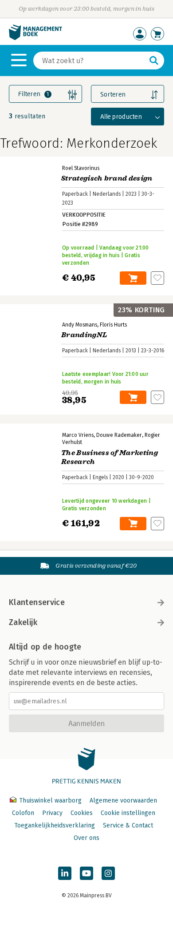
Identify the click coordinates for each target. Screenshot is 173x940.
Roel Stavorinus (80, 168)
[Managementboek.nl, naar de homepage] (35, 38)
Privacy (52, 813)
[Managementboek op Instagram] (108, 873)
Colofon (23, 813)
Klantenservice (37, 602)
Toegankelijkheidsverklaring (54, 825)
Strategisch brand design (107, 178)
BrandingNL (84, 335)
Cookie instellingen (128, 813)
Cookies (82, 813)
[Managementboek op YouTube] (86, 873)
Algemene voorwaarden (123, 800)
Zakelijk (23, 622)
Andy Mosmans (79, 325)
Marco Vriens (78, 435)
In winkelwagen (133, 278)
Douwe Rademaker (119, 435)
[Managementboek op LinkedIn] (64, 873)
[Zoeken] (154, 60)
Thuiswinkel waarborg (50, 800)
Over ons (86, 838)
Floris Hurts (113, 325)
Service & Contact (128, 825)
